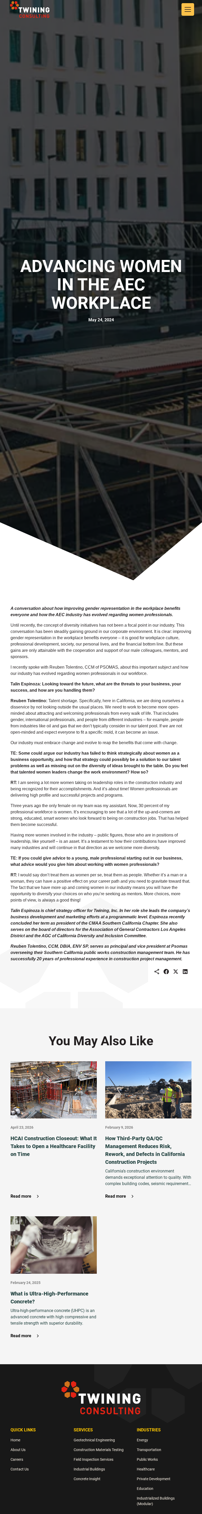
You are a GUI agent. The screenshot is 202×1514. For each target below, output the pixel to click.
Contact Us (20, 1469)
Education (145, 1488)
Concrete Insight (87, 1479)
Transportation (149, 1450)
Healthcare (146, 1469)
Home (15, 1440)
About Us (18, 1450)
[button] (186, 9)
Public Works (147, 1459)
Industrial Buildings (89, 1469)
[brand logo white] (101, 1397)
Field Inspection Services (93, 1459)
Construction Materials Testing (99, 1450)
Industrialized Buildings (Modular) (156, 1501)
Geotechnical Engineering (94, 1440)
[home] (29, 9)
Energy (142, 1440)
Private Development (153, 1479)
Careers (17, 1459)
